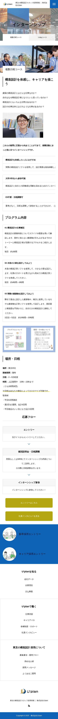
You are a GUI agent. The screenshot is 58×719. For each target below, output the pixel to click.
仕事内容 (29, 614)
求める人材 (29, 661)
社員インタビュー (29, 632)
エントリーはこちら (29, 503)
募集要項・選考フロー (29, 655)
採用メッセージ (29, 667)
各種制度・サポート (29, 626)
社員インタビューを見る (29, 516)
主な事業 (29, 591)
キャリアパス (29, 620)
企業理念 (29, 585)
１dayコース (42, 37)
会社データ (29, 579)
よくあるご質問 (29, 673)
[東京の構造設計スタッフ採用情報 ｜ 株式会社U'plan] (8, 4)
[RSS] (29, 705)
